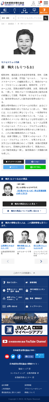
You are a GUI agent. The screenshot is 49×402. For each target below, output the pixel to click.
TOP (2, 23)
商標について (30, 392)
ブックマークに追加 (13, 162)
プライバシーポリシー (33, 389)
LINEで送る (37, 167)
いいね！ (36, 161)
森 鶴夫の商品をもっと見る (24, 204)
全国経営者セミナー (23, 377)
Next (41, 261)
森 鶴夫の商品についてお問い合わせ (24, 211)
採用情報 (28, 385)
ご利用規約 (6, 389)
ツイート (15, 167)
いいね (30, 357)
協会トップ (23, 369)
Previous (7, 261)
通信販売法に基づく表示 (11, 392)
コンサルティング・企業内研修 (23, 373)
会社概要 (5, 385)
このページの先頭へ (24, 273)
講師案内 (11, 23)
